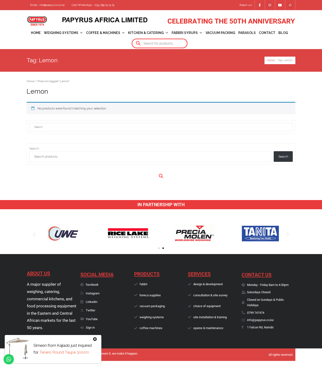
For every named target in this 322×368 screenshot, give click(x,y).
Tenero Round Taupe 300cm (64, 352)
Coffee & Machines (103, 33)
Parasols (247, 33)
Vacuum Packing (220, 33)
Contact (267, 33)
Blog (283, 33)
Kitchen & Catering (146, 33)
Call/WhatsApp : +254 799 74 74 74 (93, 5)
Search (34, 148)
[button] (34, 234)
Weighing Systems (61, 33)
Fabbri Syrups (185, 33)
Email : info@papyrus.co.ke (47, 5)
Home (36, 33)
